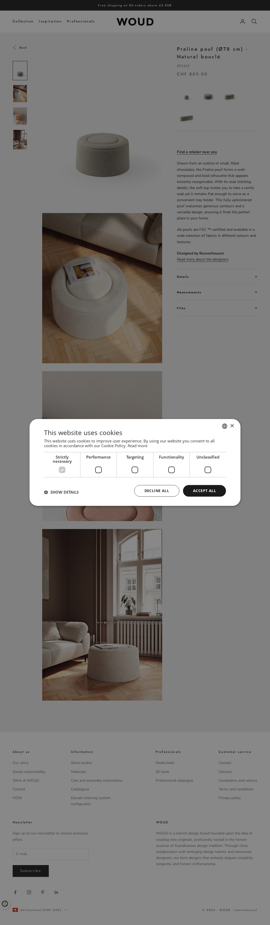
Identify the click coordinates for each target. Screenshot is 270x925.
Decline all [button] (156, 490)
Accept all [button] (204, 490)
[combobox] (224, 426)
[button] (61, 492)
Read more (137, 445)
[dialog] (135, 462)
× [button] (232, 426)
